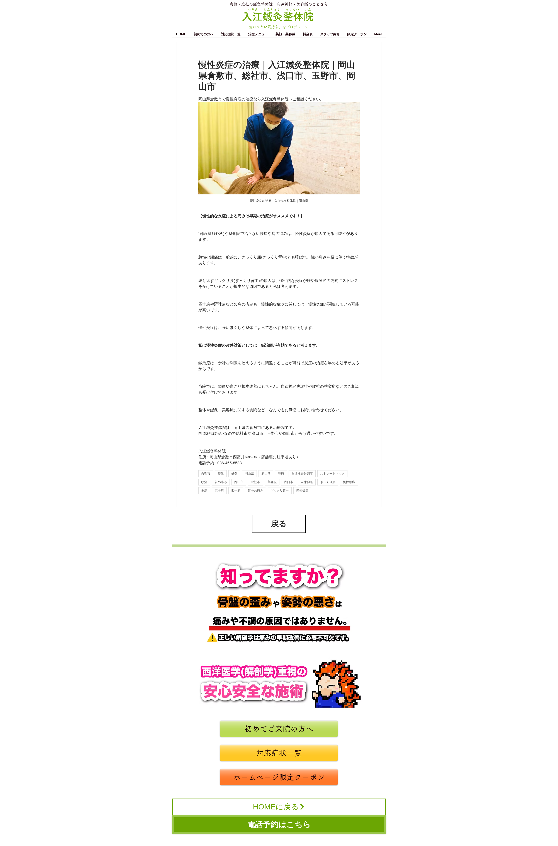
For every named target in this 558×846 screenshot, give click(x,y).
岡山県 (249, 473)
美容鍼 (272, 482)
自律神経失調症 (302, 473)
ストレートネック (332, 473)
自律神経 (307, 482)
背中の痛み (255, 490)
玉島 (204, 490)
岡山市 (238, 482)
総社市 (255, 482)
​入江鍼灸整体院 (278, 16)
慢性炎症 (302, 490)
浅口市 (288, 482)
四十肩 (235, 490)
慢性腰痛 (349, 482)
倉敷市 (205, 473)
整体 (221, 473)
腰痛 (281, 473)
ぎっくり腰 (327, 482)
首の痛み (221, 482)
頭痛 (204, 482)
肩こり (265, 473)
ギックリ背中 (279, 490)
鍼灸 (234, 473)
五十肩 (219, 490)
